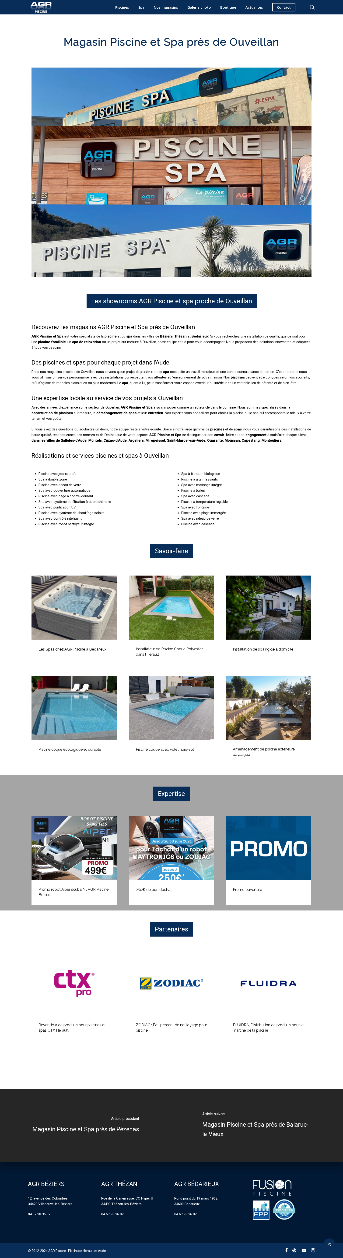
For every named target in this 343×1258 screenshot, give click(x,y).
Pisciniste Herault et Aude (87, 1251)
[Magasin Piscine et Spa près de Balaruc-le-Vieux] (257, 1125)
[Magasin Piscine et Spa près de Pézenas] (86, 1125)
